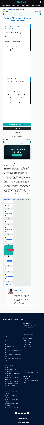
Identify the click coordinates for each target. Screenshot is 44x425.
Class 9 (18, 5)
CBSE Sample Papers (28, 382)
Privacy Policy (27, 416)
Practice (38, 5)
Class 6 (33, 5)
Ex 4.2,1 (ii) (8, 213)
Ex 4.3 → (8, 284)
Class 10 (14, 5)
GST (42, 5)
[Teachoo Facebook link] (16, 412)
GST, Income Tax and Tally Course (30, 325)
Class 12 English (27, 351)
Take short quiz (17, 132)
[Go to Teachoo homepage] (21, 1)
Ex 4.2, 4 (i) (8, 260)
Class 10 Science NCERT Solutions (12, 407)
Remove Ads (17, 128)
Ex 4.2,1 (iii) (7, 221)
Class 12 (3, 5)
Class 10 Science (27, 342)
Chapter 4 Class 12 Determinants (9, 9)
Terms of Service (20, 416)
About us (9, 416)
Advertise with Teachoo (22, 418)
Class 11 (8, 5)
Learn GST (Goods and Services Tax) (31, 372)
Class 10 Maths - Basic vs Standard (31, 380)
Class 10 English (27, 344)
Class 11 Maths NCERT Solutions (11, 383)
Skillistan (26, 332)
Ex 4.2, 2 (8, 229)
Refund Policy (34, 416)
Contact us (14, 416)
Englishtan (26, 378)
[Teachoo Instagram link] (19, 412)
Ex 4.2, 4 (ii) (8, 268)
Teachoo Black (24, 302)
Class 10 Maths (27, 340)
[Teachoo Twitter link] (22, 412)
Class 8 (23, 5)
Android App (7, 326)
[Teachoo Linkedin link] (28, 412)
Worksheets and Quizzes (29, 329)
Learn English (26, 365)
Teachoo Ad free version (28, 327)
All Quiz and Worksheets (17, 136)
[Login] (40, 2)
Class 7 (28, 5)
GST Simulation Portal (28, 334)
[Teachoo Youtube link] (25, 412)
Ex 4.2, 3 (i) (8, 239)
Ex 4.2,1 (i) (7, 205)
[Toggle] (2, 2)
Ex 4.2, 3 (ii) (9, 250)
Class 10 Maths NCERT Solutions (11, 381)
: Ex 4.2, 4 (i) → (17, 124)
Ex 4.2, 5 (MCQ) (8, 276)
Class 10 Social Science (28, 346)
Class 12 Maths (27, 348)
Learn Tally (26, 370)
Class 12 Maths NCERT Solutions (11, 385)
